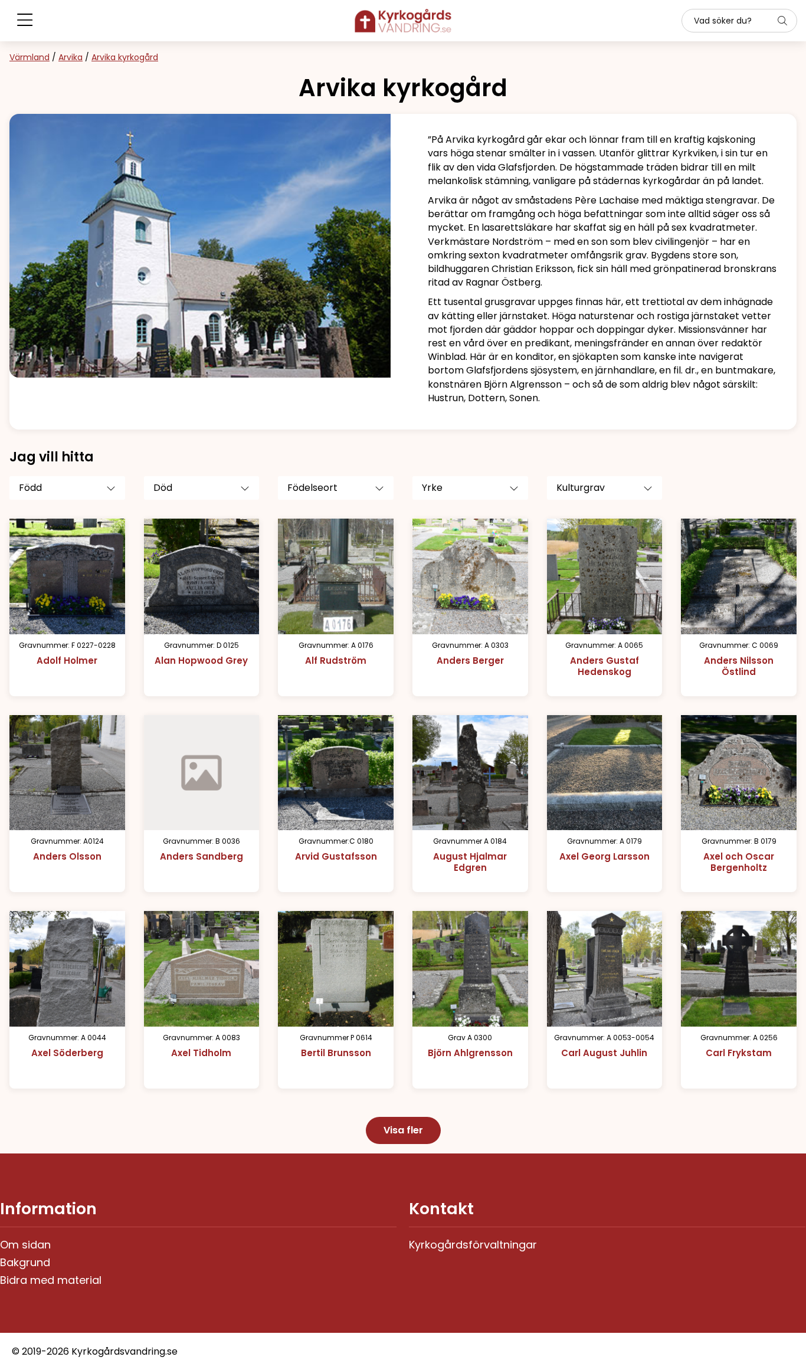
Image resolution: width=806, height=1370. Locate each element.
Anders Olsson (67, 856)
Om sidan (25, 1244)
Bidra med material (50, 1280)
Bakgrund (25, 1262)
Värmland (29, 57)
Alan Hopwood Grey (201, 660)
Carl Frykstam (739, 1052)
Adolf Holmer (67, 660)
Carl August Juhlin (604, 1052)
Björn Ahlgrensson (470, 1052)
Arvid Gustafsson (336, 856)
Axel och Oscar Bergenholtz (738, 862)
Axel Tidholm (201, 1052)
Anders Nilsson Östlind (739, 666)
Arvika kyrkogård (124, 57)
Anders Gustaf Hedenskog (604, 666)
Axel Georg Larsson (604, 856)
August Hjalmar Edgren (470, 862)
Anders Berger (470, 660)
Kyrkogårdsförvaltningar (473, 1244)
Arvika (70, 57)
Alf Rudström (335, 660)
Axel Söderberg (67, 1052)
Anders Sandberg (201, 856)
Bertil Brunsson (336, 1052)
